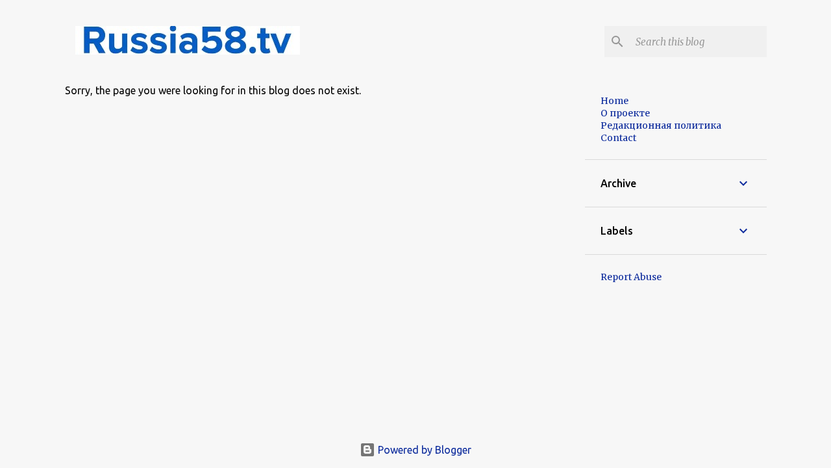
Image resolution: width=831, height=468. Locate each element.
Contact (618, 138)
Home (614, 101)
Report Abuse (631, 277)
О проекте (625, 113)
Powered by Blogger (423, 450)
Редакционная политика (661, 125)
